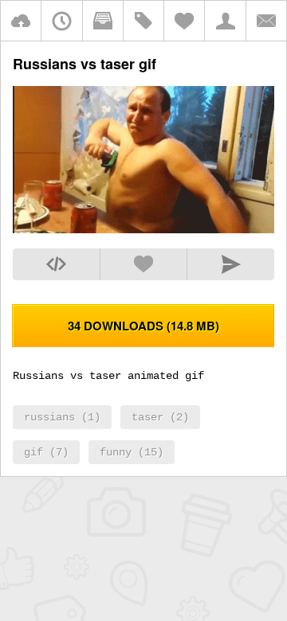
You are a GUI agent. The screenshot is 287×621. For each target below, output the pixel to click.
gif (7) (46, 452)
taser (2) (160, 417)
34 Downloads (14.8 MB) (143, 325)
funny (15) (131, 452)
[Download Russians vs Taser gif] (143, 228)
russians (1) (62, 417)
